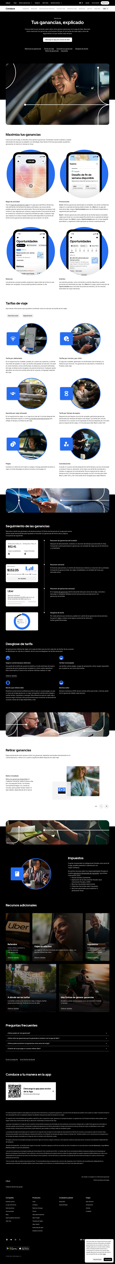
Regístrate (105, 3)
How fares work (13, 316)
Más (104, 8)
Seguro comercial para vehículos (18, 663)
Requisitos (34, 8)
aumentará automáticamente (39, 418)
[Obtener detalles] (8, 658)
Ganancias (82, 8)
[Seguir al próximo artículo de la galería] (106, 806)
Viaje (15, 3)
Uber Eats (45, 3)
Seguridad (97, 8)
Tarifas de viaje (49, 49)
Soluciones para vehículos (46, 8)
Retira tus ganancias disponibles (17, 779)
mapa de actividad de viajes (19, 205)
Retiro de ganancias (52, 51)
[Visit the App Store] (24, 1249)
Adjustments (27, 316)
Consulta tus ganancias (64, 49)
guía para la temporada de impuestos (86, 873)
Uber (8, 3)
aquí (104, 1254)
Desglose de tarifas (81, 49)
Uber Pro (89, 8)
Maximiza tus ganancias (33, 49)
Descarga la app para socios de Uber (57, 40)
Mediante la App (72, 8)
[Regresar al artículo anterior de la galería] (101, 806)
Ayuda (87, 3)
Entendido (108, 1259)
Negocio (37, 3)
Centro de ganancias (61, 592)
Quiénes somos (55, 3)
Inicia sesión (95, 3)
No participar (97, 1259)
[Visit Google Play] (12, 1248)
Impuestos (64, 51)
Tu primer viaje (61, 8)
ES (82, 3)
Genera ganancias (24, 3)
